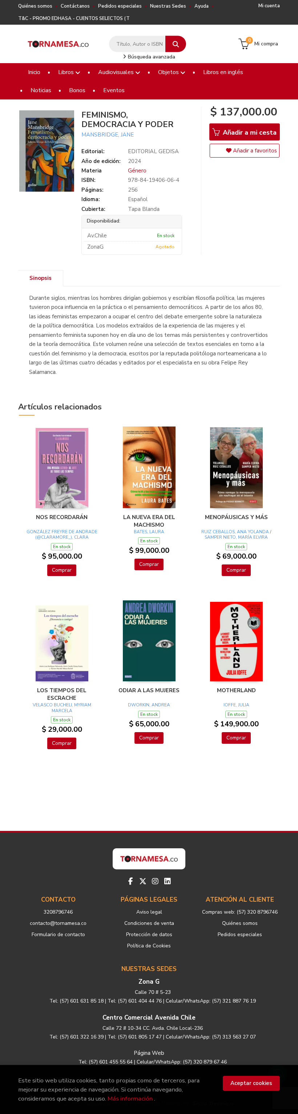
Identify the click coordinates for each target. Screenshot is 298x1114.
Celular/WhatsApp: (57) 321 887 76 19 (211, 1000)
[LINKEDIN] (167, 881)
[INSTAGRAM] (155, 881)
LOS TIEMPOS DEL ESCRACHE (61, 694)
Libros (66, 72)
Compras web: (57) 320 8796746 (240, 912)
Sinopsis (40, 278)
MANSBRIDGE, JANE (107, 134)
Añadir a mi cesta (249, 132)
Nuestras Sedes (168, 6)
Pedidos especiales (120, 6)
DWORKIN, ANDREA (149, 705)
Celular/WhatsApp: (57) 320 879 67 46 (182, 1061)
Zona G (149, 982)
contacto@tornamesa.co (58, 923)
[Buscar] (175, 44)
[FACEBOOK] (130, 881)
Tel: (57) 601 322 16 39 (76, 1036)
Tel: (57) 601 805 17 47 (135, 1036)
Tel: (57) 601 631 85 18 (76, 1000)
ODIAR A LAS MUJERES (149, 690)
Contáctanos (75, 6)
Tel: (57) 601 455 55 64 (105, 1061)
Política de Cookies (149, 945)
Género (137, 170)
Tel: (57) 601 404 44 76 (135, 1000)
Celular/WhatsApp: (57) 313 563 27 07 (211, 1036)
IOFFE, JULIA (236, 705)
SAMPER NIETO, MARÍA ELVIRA (236, 537)
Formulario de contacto (58, 934)
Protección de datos (149, 934)
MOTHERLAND (236, 690)
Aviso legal (149, 912)
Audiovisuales (116, 72)
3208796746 (58, 912)
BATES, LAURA (149, 532)
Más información (130, 1098)
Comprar (62, 570)
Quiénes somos (35, 6)
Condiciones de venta (149, 923)
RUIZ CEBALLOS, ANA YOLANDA (235, 532)
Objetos (169, 72)
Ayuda (201, 6)
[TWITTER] (142, 881)
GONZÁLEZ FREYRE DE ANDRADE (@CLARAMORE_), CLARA (62, 534)
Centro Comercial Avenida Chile (149, 1017)
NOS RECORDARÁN (62, 517)
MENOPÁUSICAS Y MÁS (236, 517)
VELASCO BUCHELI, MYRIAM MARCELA (62, 708)
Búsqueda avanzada (150, 57)
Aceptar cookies (251, 1083)
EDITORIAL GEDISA (153, 151)
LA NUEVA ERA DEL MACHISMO (149, 521)
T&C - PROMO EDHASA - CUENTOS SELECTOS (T (74, 18)
